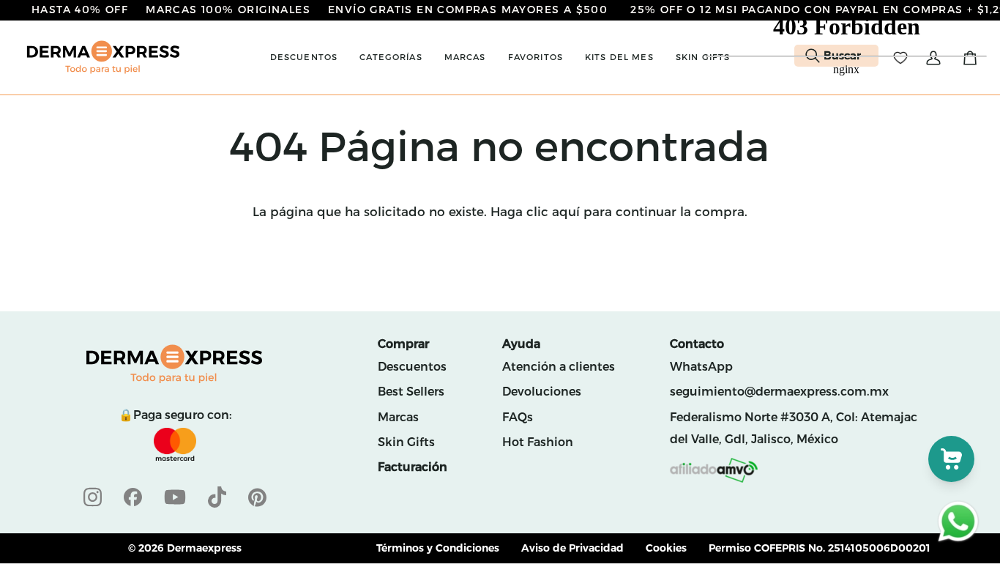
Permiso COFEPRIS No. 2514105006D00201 (819, 548)
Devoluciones (541, 392)
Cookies (666, 548)
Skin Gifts (406, 442)
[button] (304, 57)
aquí (566, 211)
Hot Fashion (537, 442)
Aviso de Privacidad (572, 548)
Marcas (398, 417)
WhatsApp (701, 367)
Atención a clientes (558, 367)
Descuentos (412, 367)
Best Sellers (411, 392)
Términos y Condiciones (437, 548)
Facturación (412, 467)
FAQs (517, 417)
